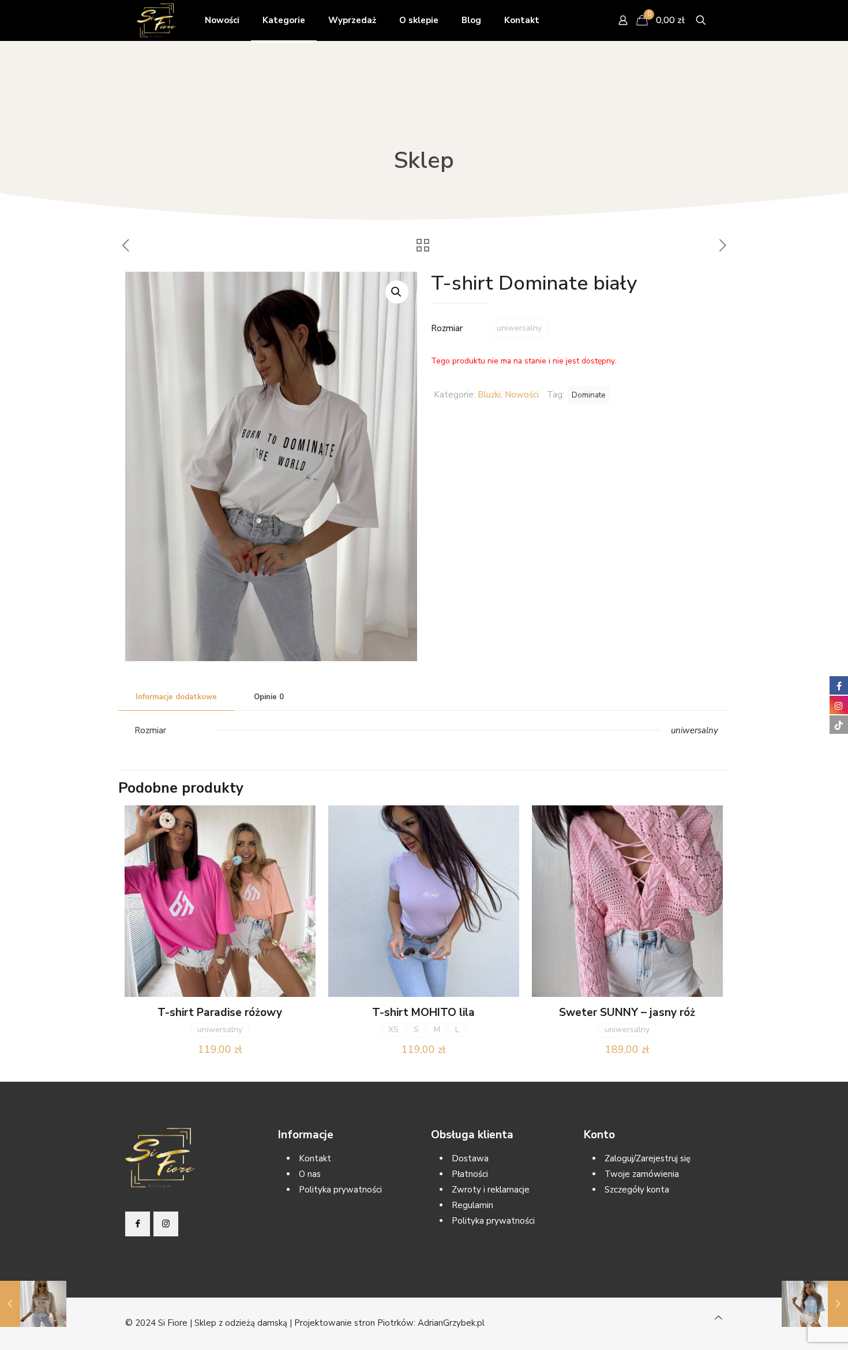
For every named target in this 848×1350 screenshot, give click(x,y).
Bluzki (489, 394)
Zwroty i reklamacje (491, 1189)
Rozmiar (447, 328)
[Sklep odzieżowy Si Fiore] (156, 20)
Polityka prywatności (340, 1189)
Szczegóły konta (637, 1189)
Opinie (269, 697)
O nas (310, 1174)
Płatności (470, 1174)
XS (393, 1029)
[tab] (176, 697)
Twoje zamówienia (642, 1174)
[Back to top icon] (718, 1318)
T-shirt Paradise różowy (219, 1012)
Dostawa (470, 1158)
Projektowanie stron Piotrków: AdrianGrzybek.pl (389, 1323)
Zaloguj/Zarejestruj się (648, 1158)
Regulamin (472, 1205)
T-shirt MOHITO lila (423, 1012)
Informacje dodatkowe (176, 697)
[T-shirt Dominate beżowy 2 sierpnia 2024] (33, 1304)
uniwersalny (519, 327)
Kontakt (315, 1158)
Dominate (589, 394)
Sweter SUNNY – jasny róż (627, 1012)
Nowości (522, 394)
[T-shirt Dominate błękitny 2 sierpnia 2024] (815, 1304)
